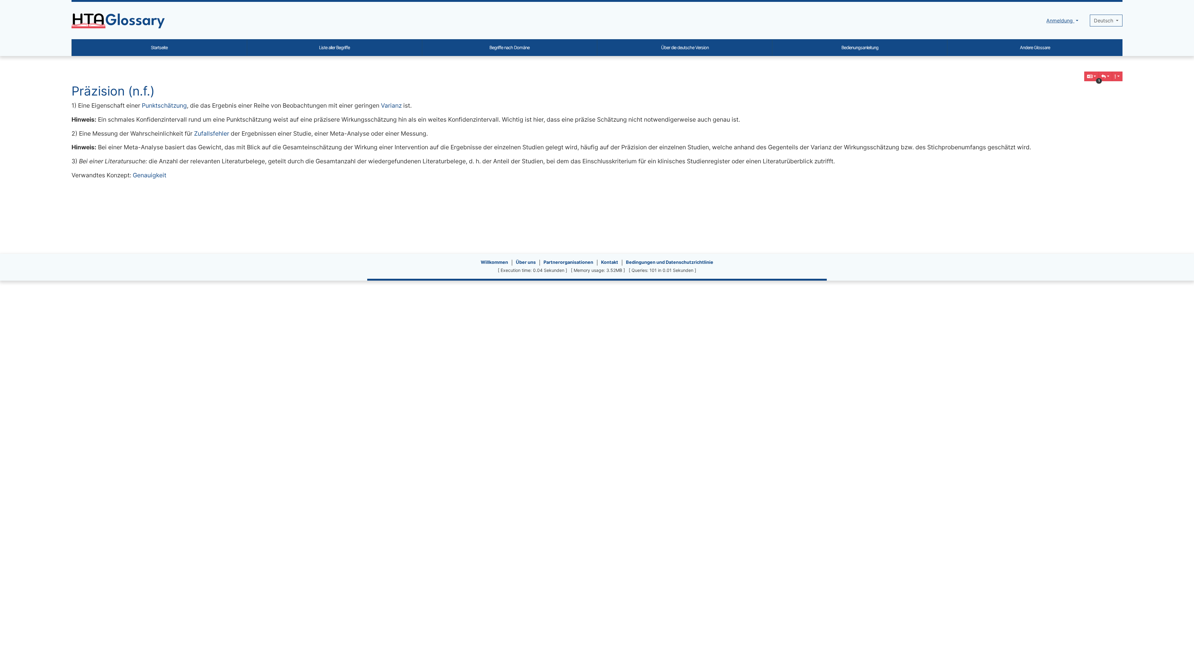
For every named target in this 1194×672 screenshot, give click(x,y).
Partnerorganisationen (568, 262)
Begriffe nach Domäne (509, 47)
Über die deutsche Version (685, 47)
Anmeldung (1060, 20)
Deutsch (1104, 20)
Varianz (391, 105)
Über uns (526, 262)
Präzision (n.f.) (113, 91)
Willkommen (494, 262)
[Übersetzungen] (1091, 76)
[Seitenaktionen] (1117, 76)
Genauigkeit (149, 175)
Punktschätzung (164, 105)
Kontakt (609, 262)
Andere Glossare (1035, 47)
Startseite (159, 47)
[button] (1105, 76)
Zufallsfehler (211, 133)
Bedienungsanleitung (859, 47)
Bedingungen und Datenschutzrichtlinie (669, 262)
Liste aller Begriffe (334, 47)
